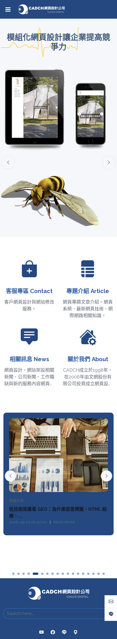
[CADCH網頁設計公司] (41, 9)
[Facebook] (53, 603)
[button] (13, 544)
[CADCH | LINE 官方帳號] (64, 603)
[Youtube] (41, 603)
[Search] (108, 584)
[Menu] (8, 9)
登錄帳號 (60, 631)
